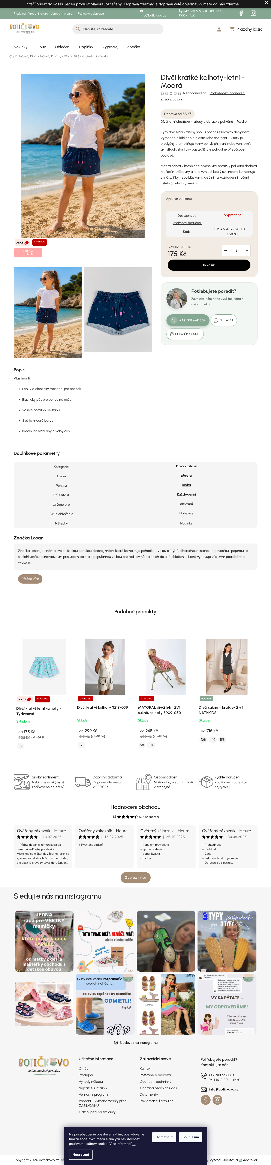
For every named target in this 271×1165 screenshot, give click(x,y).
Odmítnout (164, 1137)
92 (20, 746)
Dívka (186, 485)
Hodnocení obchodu (135, 807)
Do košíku (209, 265)
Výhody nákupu (91, 1082)
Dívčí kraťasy (186, 466)
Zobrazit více (135, 877)
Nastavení (81, 1155)
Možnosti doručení (187, 223)
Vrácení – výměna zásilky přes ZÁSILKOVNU (102, 1103)
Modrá (186, 475)
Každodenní (186, 494)
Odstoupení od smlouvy (97, 1112)
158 (222, 740)
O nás (83, 1068)
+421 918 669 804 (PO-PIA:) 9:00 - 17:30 (201, 13)
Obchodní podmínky (155, 1082)
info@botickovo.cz (153, 15)
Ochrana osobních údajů (159, 1088)
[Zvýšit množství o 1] (247, 250)
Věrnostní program (63, 13)
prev (17, 696)
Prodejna (20, 13)
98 (142, 745)
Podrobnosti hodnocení (227, 93)
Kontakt (146, 1068)
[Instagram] (253, 13)
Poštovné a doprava (91, 13)
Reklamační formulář (156, 1101)
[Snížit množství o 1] (225, 250)
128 (203, 740)
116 (81, 745)
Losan (177, 99)
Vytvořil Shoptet (222, 1160)
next (254, 696)
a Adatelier (247, 1160)
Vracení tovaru (38, 13)
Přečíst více (30, 579)
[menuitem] (20, 47)
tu (134, 1144)
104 (151, 745)
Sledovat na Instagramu (139, 1043)
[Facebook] (241, 13)
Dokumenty (149, 1094)
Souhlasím (191, 1137)
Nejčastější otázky (93, 1088)
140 (213, 740)
